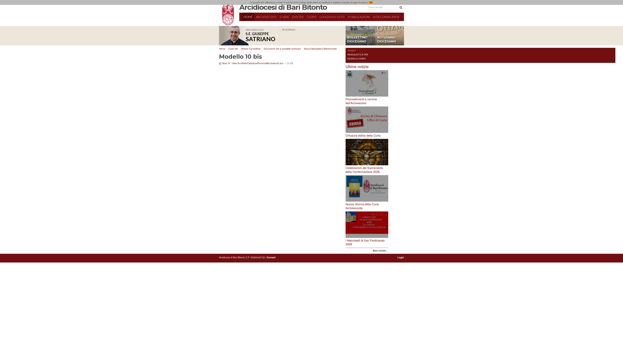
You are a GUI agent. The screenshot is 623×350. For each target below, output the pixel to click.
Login (400, 257)
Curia (284, 17)
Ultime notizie (357, 66)
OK (371, 2)
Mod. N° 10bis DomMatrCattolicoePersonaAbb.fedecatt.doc (253, 63)
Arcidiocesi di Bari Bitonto (283, 7)
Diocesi (298, 17)
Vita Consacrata (386, 17)
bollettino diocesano (357, 39)
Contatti (271, 257)
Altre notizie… (380, 250)
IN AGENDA (288, 29)
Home (248, 17)
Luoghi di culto (332, 17)
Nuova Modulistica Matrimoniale (320, 48)
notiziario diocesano (386, 39)
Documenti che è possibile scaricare (282, 48)
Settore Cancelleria (251, 48)
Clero (311, 17)
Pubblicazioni (359, 17)
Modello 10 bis (357, 58)
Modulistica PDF (358, 54)
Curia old (233, 48)
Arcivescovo (266, 17)
